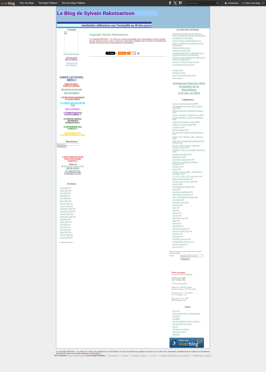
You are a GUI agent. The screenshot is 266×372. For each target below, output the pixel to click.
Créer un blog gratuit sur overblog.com (186, 343)
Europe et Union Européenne (183, 104)
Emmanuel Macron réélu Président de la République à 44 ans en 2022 (189, 88)
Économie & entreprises (181, 159)
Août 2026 (64, 188)
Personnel (176, 226)
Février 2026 (65, 203)
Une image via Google (180, 329)
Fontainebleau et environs (182, 242)
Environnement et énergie (181, 187)
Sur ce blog (176, 247)
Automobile (176, 200)
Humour (175, 213)
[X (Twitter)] (175, 3)
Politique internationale (180, 179)
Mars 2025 (64, 232)
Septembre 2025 (66, 217)
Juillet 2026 (64, 190)
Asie (174, 210)
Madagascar (177, 157)
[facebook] (170, 3)
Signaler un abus (139, 355)
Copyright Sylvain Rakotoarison (108, 34)
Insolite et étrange (179, 244)
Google (175, 327)
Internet (175, 215)
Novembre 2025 (66, 211)
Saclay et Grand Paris (180, 231)
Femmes (175, 234)
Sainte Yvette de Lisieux (181, 48)
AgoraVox (176, 311)
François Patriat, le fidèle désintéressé (186, 41)
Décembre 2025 (66, 209)
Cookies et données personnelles (174, 355)
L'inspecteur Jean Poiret (181, 50)
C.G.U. (154, 355)
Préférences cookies (202, 355)
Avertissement (177, 70)
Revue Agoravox (178, 218)
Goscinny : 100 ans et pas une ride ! (186, 62)
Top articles (113, 355)
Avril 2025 (64, 230)
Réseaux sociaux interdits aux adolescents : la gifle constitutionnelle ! (189, 58)
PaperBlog (176, 316)
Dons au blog (177, 78)
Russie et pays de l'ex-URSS (183, 181)
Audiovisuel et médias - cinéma (183, 122)
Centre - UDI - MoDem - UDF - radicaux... (188, 137)
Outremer (176, 236)
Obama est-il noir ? (179, 332)
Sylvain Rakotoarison (71, 54)
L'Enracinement (72, 170)
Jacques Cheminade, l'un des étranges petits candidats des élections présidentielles (189, 34)
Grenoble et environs (180, 239)
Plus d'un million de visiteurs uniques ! (186, 321)
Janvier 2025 (65, 237)
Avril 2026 (64, 198)
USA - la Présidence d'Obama (183, 197)
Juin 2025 (64, 224)
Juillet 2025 (64, 222)
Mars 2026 (64, 201)
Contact (125, 355)
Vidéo (174, 221)
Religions (175, 167)
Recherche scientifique (180, 192)
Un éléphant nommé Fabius (182, 38)
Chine (174, 208)
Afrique (175, 189)
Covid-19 (175, 184)
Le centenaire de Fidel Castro (183, 65)
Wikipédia (175, 334)
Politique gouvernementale (182, 125)
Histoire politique (178, 130)
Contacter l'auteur (179, 73)
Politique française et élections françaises (187, 111)
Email (171, 255)
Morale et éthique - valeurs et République (187, 118)
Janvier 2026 (65, 206)
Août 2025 (64, 219)
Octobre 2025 (65, 214)
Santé (174, 169)
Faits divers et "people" (181, 195)
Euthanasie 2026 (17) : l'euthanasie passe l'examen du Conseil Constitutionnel (188, 54)
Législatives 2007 (178, 202)
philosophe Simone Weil (73, 166)
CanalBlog (176, 319)
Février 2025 (65, 235)
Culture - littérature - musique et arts (185, 115)
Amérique (175, 205)
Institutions (176, 127)
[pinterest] (180, 3)
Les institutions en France (182, 324)
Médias (175, 223)
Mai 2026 (63, 196)
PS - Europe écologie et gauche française (187, 132)
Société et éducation (179, 154)
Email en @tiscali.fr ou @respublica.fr (186, 313)
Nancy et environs (179, 229)
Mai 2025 (63, 227)
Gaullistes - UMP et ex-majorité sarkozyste (188, 150)
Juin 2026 (64, 193)
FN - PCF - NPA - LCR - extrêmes (185, 176)
